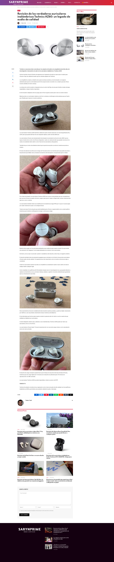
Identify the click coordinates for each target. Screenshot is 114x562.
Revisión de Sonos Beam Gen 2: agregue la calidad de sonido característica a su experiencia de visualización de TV (61, 530)
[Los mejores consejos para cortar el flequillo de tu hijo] (48, 539)
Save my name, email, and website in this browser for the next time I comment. (37, 510)
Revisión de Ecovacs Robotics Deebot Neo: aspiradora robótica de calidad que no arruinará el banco (90, 58)
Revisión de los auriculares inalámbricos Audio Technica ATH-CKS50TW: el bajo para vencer (59, 457)
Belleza (39, 2)
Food (78, 26)
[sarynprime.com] (18, 2)
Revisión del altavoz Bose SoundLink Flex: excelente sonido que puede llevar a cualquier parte (58, 433)
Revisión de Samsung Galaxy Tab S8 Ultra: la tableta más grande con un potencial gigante (30, 480)
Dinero (63, 2)
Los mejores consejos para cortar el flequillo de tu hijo (61, 538)
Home (18, 7)
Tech (69, 2)
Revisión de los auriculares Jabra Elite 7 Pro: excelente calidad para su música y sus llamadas (30, 433)
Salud (55, 2)
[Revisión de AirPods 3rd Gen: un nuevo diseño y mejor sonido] (30, 444)
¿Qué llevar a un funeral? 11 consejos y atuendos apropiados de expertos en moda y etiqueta (60, 546)
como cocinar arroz (82, 28)
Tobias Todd (23, 23)
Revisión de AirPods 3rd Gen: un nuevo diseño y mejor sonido (30, 456)
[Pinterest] (12, 82)
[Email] (12, 86)
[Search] (111, 2)
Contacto (77, 2)
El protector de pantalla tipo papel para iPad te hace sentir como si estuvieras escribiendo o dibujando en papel (59, 481)
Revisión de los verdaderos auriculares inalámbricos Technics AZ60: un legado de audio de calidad (90, 45)
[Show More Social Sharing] (47, 27)
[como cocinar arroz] (87, 19)
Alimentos (48, 2)
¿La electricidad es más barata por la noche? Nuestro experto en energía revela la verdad (91, 38)
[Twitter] (12, 76)
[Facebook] (12, 72)
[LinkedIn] (12, 79)
